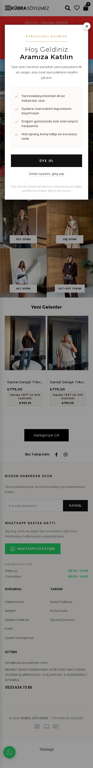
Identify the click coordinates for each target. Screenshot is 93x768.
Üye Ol (46, 161)
